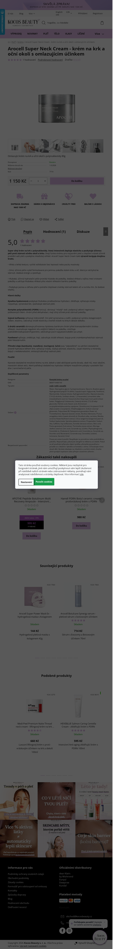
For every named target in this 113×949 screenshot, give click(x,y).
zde (82, 474)
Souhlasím (44, 481)
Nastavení (26, 482)
